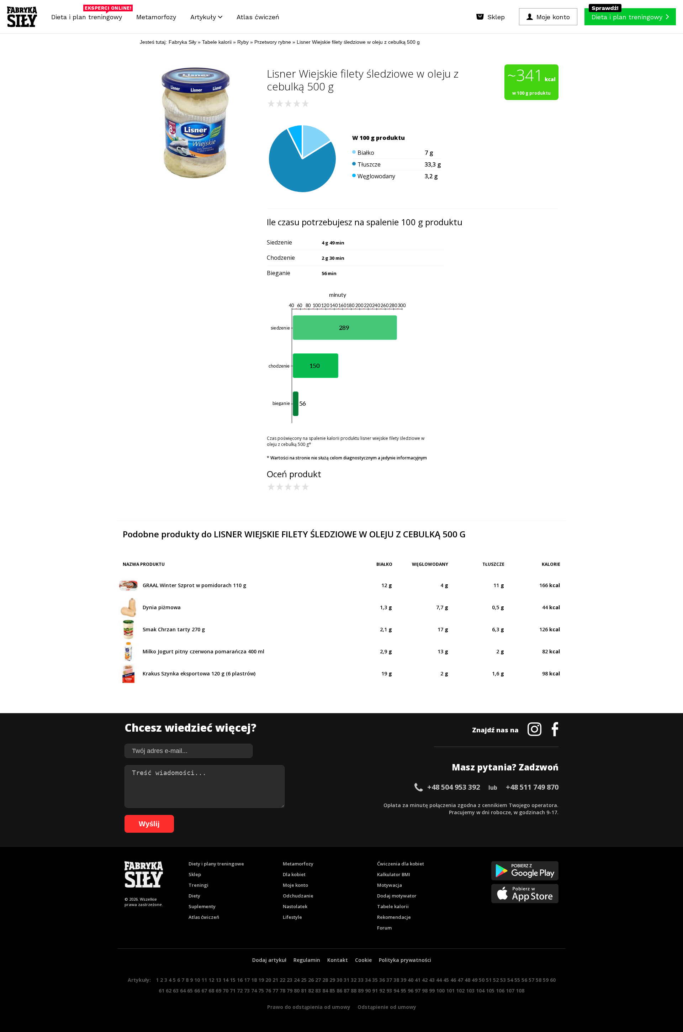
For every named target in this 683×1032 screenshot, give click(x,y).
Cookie (363, 960)
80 (297, 990)
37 (389, 979)
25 (304, 979)
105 (490, 990)
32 (353, 979)
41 (417, 979)
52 (496, 979)
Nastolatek (295, 906)
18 (254, 979)
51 (489, 979)
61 (161, 990)
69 (218, 990)
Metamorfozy (156, 17)
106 (500, 990)
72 (240, 990)
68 (211, 990)
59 (546, 979)
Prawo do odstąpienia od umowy (308, 1007)
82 (311, 990)
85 (332, 990)
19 (261, 979)
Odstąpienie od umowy (387, 1007)
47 (460, 979)
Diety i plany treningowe (216, 863)
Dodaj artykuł (269, 960)
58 (538, 979)
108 (520, 990)
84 (325, 990)
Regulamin (306, 960)
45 (446, 979)
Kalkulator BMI (393, 874)
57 (531, 979)
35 (375, 979)
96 (410, 990)
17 (247, 979)
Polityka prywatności (405, 960)
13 (218, 979)
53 (503, 979)
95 (403, 990)
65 (190, 990)
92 (382, 990)
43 (432, 979)
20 (268, 979)
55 (517, 979)
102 (460, 990)
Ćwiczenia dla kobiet (400, 863)
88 (353, 990)
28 (325, 979)
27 (318, 979)
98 (425, 990)
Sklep (195, 874)
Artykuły (204, 17)
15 (232, 979)
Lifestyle (292, 917)
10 (197, 979)
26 (311, 979)
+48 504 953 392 (453, 787)
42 (425, 979)
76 (268, 990)
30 (339, 979)
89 (361, 990)
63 (176, 990)
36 (382, 979)
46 (453, 979)
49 (474, 979)
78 (282, 990)
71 (232, 990)
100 (440, 990)
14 (225, 979)
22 (282, 979)
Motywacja (389, 885)
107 (510, 990)
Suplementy (202, 906)
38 (396, 979)
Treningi (198, 885)
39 (403, 979)
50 (482, 979)
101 (450, 990)
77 (275, 990)
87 (346, 990)
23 (289, 979)
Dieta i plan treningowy (88, 15)
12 (211, 979)
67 (204, 990)
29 (332, 979)
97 (417, 990)
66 (197, 990)
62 (168, 990)
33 (361, 979)
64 (183, 990)
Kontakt (337, 960)
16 (240, 979)
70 (225, 990)
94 (396, 990)
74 (254, 990)
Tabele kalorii (393, 906)
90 (368, 990)
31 (346, 979)
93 (389, 990)
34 (368, 979)
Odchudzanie (298, 896)
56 (524, 979)
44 (439, 979)
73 (247, 990)
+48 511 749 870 (532, 787)
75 (261, 990)
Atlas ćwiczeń (258, 17)
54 (510, 979)
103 (470, 990)
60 (553, 979)
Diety (194, 896)
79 (289, 990)
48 (467, 979)
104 (480, 990)
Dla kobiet (294, 874)
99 (432, 990)
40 (410, 979)
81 (304, 990)
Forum (384, 928)
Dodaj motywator (397, 896)
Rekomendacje (394, 917)
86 (339, 990)
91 (375, 990)
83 (318, 990)
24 (297, 979)
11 (204, 979)
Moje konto (295, 885)
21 (275, 979)
